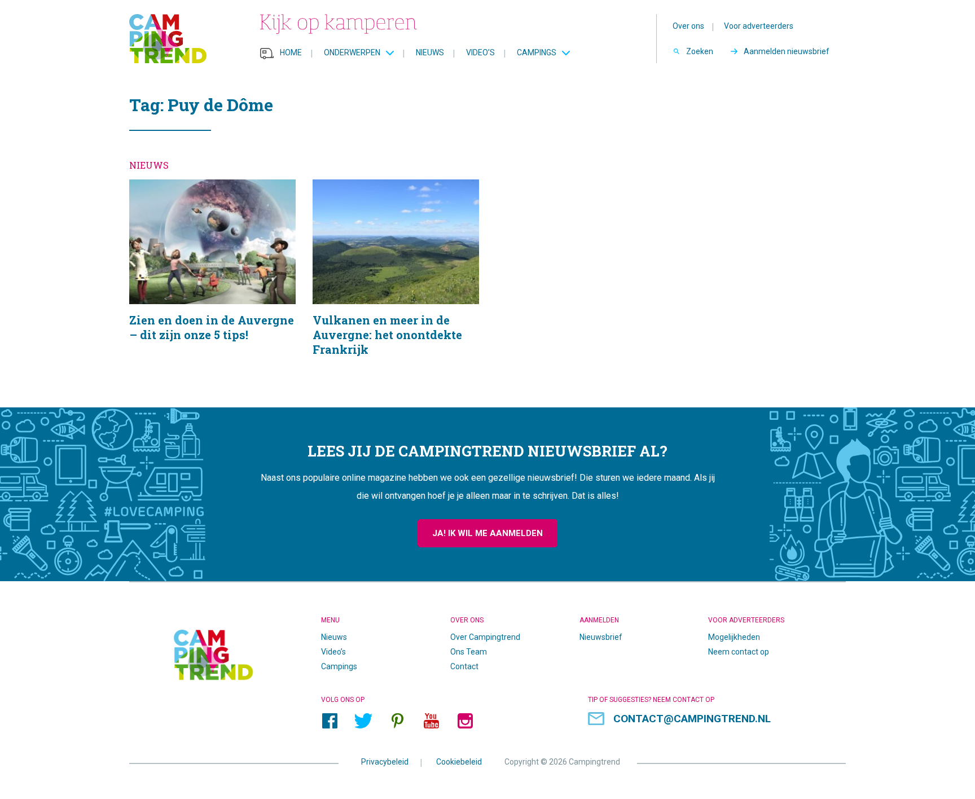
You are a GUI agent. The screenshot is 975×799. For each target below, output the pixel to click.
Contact (464, 666)
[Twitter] (363, 720)
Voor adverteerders (758, 25)
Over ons (688, 25)
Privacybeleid (385, 761)
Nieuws (430, 52)
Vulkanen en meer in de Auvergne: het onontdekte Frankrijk (396, 282)
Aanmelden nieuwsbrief (786, 51)
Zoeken (699, 51)
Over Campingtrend (485, 637)
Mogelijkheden (734, 637)
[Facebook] (329, 720)
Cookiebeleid (459, 761)
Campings (536, 52)
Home (291, 52)
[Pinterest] (397, 720)
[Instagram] (464, 720)
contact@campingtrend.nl (692, 718)
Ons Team (468, 651)
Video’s (480, 52)
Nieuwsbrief (600, 637)
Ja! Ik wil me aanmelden (487, 533)
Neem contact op (738, 651)
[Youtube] (431, 720)
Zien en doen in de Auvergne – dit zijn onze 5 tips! (212, 282)
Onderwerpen (352, 52)
